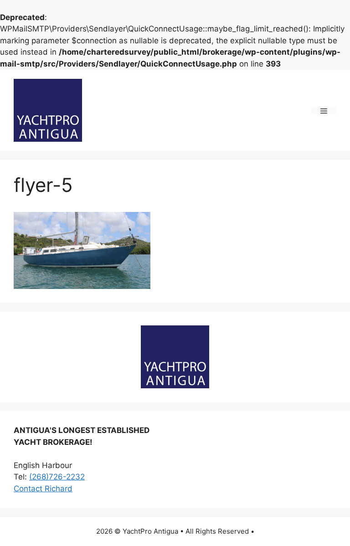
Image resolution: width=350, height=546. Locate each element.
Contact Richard (43, 488)
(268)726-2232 (57, 476)
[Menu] (323, 110)
